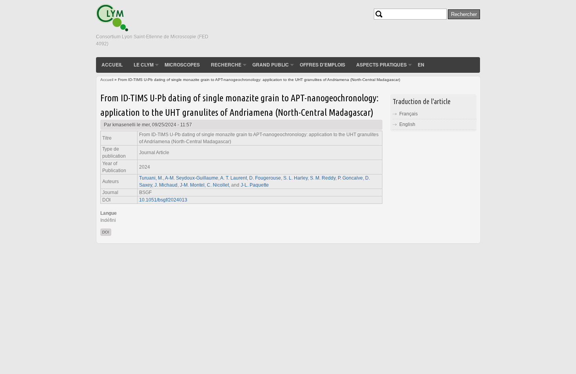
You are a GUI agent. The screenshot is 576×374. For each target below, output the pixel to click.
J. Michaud (166, 185)
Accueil (112, 64)
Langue (108, 213)
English (407, 124)
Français (408, 114)
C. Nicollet (218, 185)
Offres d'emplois (322, 64)
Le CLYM (144, 64)
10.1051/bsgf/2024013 (163, 200)
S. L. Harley (295, 178)
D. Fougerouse (265, 178)
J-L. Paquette (255, 185)
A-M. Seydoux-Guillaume (191, 178)
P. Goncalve (350, 178)
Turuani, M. (151, 178)
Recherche (226, 64)
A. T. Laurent (233, 178)
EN (421, 64)
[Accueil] (112, 29)
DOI (105, 232)
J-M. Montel (192, 185)
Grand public (270, 64)
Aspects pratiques (381, 64)
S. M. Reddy (322, 178)
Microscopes (182, 64)
